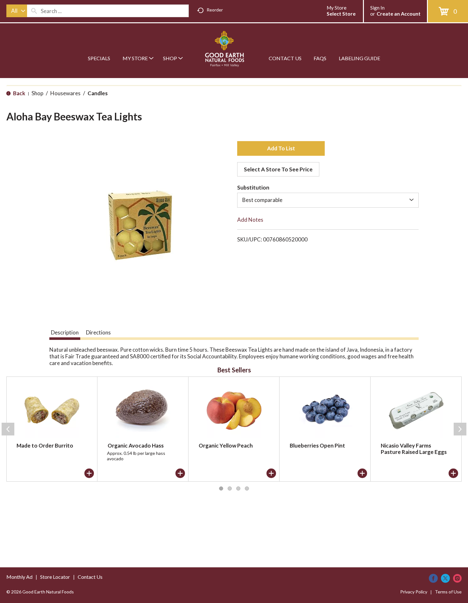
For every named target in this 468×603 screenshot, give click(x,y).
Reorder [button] (215, 9)
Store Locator (55, 577)
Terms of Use (448, 591)
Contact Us (90, 577)
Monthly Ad (19, 577)
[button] (281, 148)
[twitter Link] (445, 578)
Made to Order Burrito (45, 445)
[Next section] (460, 429)
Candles (98, 93)
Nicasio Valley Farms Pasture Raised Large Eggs (414, 448)
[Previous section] (8, 429)
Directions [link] (98, 332)
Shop (37, 93)
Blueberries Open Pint (317, 445)
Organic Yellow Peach (226, 445)
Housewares (65, 93)
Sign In (377, 8)
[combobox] (16, 10)
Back (18, 93)
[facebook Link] (433, 578)
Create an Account (399, 14)
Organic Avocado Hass (136, 445)
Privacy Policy (413, 591)
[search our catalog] (34, 10)
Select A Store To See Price (278, 169)
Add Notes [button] (250, 219)
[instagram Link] (457, 578)
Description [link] (65, 332)
